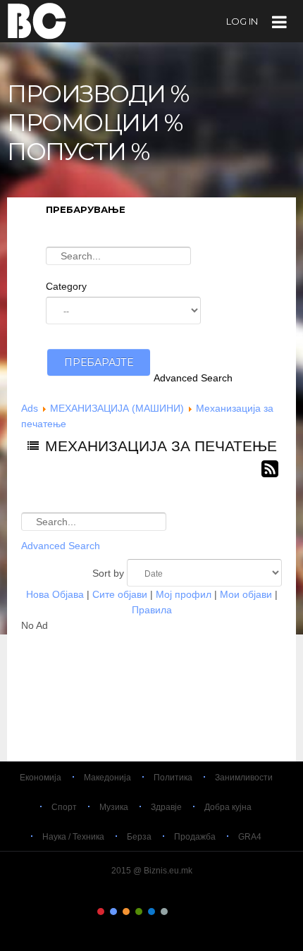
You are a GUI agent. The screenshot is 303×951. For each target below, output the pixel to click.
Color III (126, 911)
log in (242, 21)
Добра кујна (228, 807)
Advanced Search (193, 378)
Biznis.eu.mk (37, 20)
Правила (152, 609)
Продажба (195, 837)
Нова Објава (55, 594)
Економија (40, 778)
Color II (113, 911)
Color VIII (189, 911)
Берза (139, 837)
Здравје (166, 807)
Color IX (202, 911)
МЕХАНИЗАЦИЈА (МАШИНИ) (117, 408)
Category (66, 286)
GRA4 (249, 837)
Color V (151, 911)
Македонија (107, 778)
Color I (100, 911)
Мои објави (246, 594)
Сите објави (119, 594)
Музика (113, 807)
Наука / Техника (73, 837)
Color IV (138, 911)
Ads (29, 408)
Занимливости (244, 778)
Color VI (164, 911)
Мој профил (183, 594)
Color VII (176, 911)
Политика (173, 778)
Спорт (64, 807)
